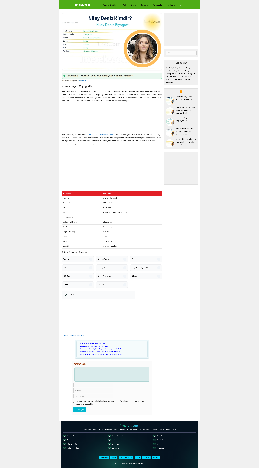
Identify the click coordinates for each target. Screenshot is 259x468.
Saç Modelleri (161, 440)
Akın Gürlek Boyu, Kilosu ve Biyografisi (179, 71)
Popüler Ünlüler (109, 5)
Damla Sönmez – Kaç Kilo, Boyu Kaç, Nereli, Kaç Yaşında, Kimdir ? (101, 354)
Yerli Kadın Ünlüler (70, 335)
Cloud (138, 457)
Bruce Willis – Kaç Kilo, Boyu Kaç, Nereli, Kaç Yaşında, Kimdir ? (186, 142)
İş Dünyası (115, 444)
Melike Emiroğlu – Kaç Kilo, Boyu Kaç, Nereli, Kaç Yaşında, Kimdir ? (185, 110)
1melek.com (82, 4)
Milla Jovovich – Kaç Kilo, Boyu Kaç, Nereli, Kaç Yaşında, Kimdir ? (185, 131)
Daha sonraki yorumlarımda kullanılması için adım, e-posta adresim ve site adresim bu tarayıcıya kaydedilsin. (110, 402)
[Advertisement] (112, 118)
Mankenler (171, 5)
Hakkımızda (104, 457)
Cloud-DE (146, 457)
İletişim (114, 457)
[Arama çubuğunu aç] (181, 5)
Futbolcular (157, 5)
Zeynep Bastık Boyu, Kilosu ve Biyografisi (180, 74)
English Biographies (126, 457)
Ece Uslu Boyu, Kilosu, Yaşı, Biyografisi (92, 343)
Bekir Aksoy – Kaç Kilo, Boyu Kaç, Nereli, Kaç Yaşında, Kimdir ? (100, 349)
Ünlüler (114, 440)
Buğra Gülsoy (107, 134)
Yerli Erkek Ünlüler (73, 448)
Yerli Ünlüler (80, 335)
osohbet (155, 457)
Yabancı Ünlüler (130, 5)
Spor (158, 444)
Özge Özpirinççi (95, 134)
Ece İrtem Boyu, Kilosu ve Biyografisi (179, 76)
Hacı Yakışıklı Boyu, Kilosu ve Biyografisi (180, 68)
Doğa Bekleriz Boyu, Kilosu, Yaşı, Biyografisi (94, 346)
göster (72, 295)
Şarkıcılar (145, 5)
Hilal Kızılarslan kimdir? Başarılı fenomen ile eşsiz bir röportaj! (100, 351)
